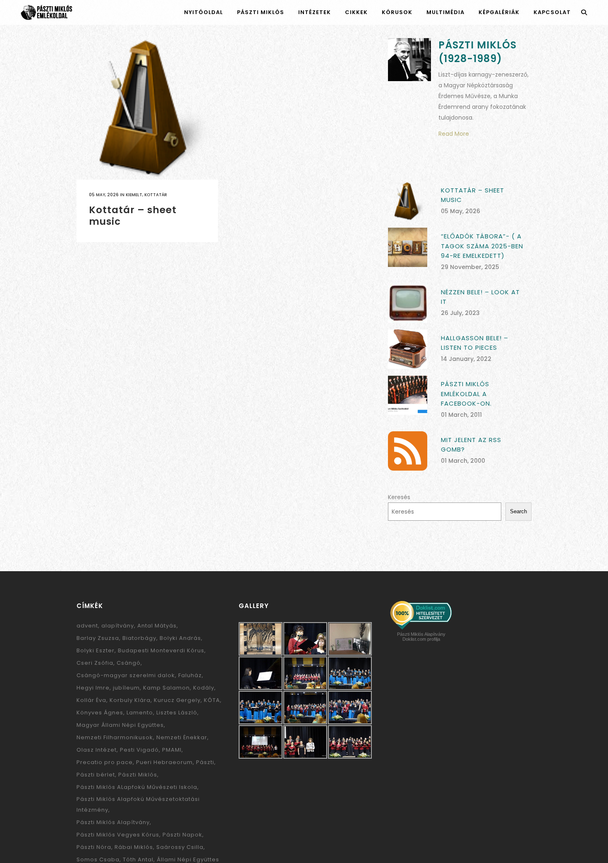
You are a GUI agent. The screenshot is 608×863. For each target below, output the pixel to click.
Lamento (140, 712)
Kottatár (155, 195)
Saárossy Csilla (179, 847)
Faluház (190, 675)
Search (518, 511)
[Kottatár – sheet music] (147, 109)
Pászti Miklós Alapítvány (113, 822)
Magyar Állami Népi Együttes (120, 725)
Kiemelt (134, 195)
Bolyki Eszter (96, 650)
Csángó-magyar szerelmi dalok (126, 675)
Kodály (203, 688)
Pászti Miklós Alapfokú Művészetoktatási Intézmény (138, 804)
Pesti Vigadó (139, 750)
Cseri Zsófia (95, 663)
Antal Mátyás (157, 626)
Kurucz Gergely (177, 700)
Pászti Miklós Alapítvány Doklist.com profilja (421, 637)
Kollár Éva (91, 700)
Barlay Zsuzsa (98, 638)
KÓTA (212, 700)
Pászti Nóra (94, 847)
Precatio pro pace (105, 762)
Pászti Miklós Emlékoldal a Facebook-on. (466, 394)
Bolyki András (180, 638)
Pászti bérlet (96, 775)
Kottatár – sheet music (133, 215)
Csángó (129, 663)
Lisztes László (176, 712)
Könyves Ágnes (100, 712)
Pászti (205, 762)
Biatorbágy (139, 638)
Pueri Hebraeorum (164, 762)
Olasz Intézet (97, 750)
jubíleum (126, 688)
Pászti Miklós (137, 775)
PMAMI (172, 750)
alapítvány (117, 626)
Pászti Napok (182, 835)
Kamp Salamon (166, 688)
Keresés (399, 497)
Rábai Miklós (134, 847)
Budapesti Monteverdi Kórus (161, 650)
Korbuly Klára (130, 700)
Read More (453, 134)
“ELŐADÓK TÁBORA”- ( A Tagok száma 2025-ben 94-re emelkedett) (482, 246)
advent (87, 626)
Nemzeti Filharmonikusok (115, 737)
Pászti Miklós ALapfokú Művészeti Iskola (137, 787)
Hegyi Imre (93, 688)
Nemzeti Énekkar (181, 737)
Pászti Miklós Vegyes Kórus (118, 835)
